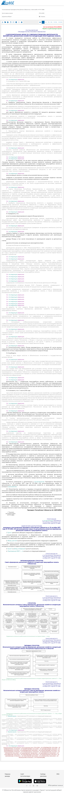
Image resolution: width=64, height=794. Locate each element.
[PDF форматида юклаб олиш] (19, 22)
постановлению (48, 520)
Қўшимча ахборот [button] (7, 16)
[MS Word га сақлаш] (16, 22)
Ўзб (48, 22)
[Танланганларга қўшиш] (2, 22)
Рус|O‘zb (60, 22)
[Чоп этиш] (21, 22)
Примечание (11, 716)
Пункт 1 (9, 532)
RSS (58, 774)
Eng (46, 22)
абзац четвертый (19, 549)
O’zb (51, 22)
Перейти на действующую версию (52, 28)
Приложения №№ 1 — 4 (15, 551)
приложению (12, 486)
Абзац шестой (12, 540)
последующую (13, 79)
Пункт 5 (9, 549)
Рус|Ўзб (55, 22)
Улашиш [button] (43, 16)
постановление (39, 481)
